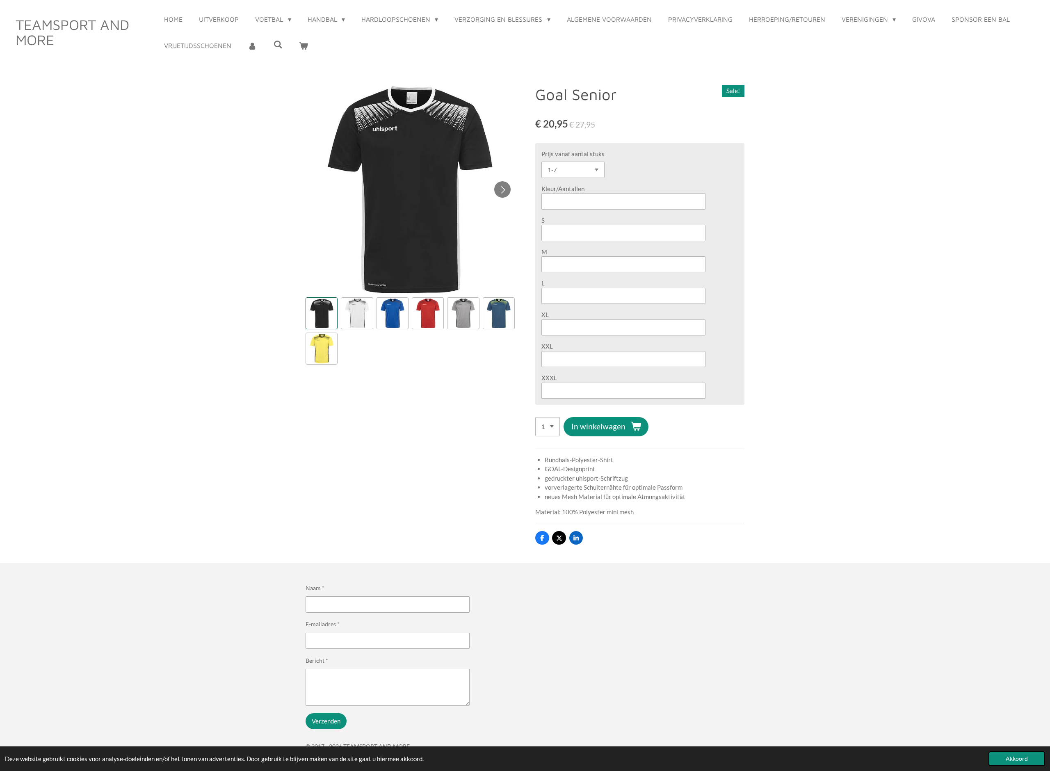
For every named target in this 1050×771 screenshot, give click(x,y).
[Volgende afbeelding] (502, 189)
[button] (322, 313)
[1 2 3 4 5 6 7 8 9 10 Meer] (547, 426)
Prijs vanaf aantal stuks (573, 153)
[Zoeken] (278, 44)
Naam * (315, 587)
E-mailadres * (323, 623)
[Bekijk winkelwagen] (303, 45)
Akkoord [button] (1017, 758)
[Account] (252, 45)
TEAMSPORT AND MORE (72, 32)
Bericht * (317, 660)
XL (545, 314)
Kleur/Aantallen (562, 188)
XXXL (549, 377)
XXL (547, 346)
